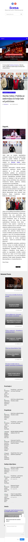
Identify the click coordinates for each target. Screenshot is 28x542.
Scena (13, 8)
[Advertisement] (14, 28)
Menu (2, 38)
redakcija (6, 104)
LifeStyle (10, 92)
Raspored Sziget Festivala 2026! (15, 486)
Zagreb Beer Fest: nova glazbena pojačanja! (16, 453)
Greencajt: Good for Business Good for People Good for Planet (17, 442)
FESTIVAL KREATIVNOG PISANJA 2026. (17, 400)
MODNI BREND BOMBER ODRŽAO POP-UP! (17, 432)
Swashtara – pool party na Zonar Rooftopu (17, 390)
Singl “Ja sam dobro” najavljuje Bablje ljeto (16, 494)
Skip (18, 539)
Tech (14, 92)
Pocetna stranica (14, 65)
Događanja (5, 92)
